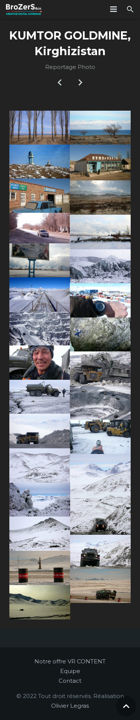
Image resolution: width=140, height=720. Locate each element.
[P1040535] (100, 300)
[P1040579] (39, 294)
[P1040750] (100, 266)
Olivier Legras (70, 705)
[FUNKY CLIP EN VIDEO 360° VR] (80, 82)
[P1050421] (39, 602)
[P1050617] (100, 197)
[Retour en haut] (126, 706)
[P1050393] (39, 568)
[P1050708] (39, 228)
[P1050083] (100, 437)
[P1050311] (100, 552)
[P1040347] (100, 128)
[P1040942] (100, 368)
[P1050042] (39, 397)
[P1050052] (39, 362)
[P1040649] (100, 335)
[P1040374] (39, 162)
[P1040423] (100, 232)
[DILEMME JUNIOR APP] (60, 82)
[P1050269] (39, 500)
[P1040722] (39, 329)
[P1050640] (100, 162)
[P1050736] (39, 196)
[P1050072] (39, 431)
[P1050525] (39, 260)
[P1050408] (100, 586)
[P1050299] (100, 494)
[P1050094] (100, 403)
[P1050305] (39, 534)
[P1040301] (39, 128)
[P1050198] (39, 465)
